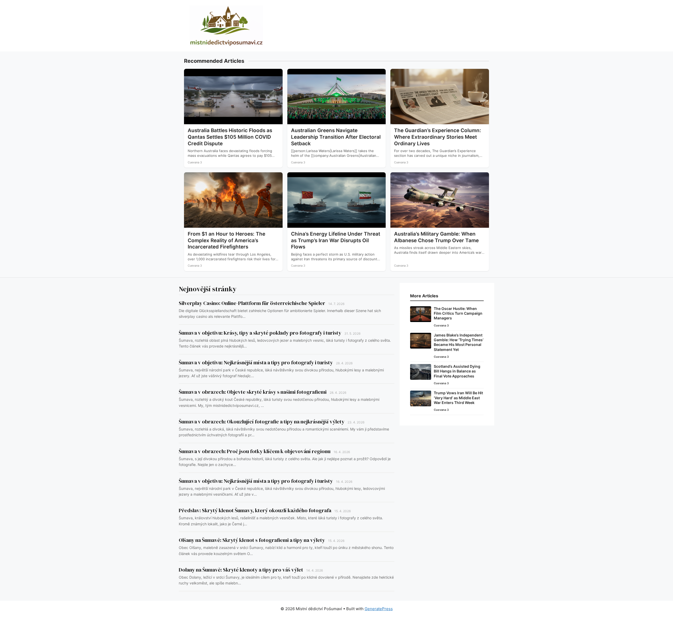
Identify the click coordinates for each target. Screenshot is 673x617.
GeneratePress (379, 608)
